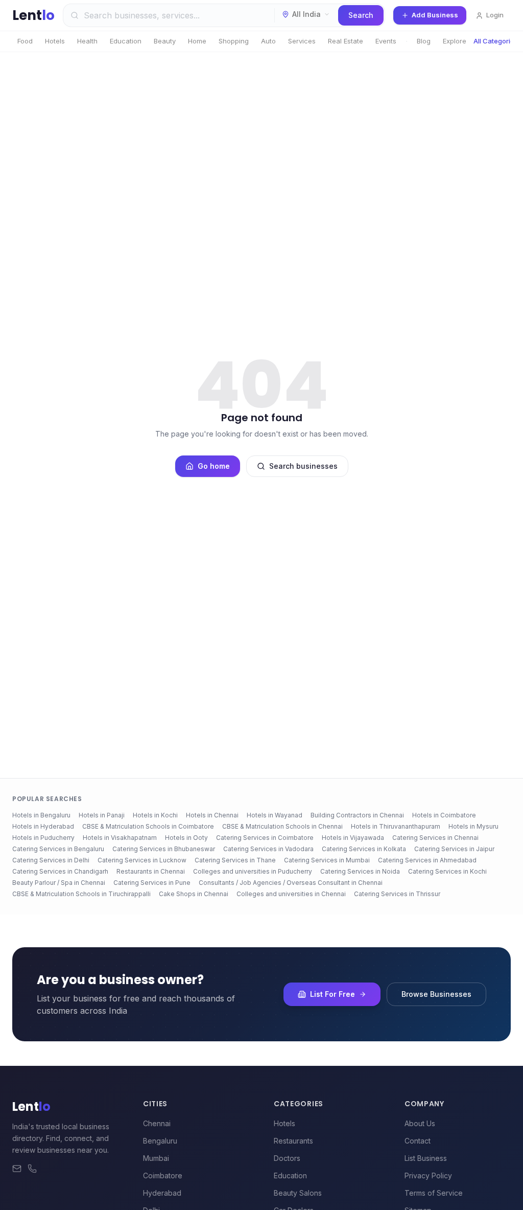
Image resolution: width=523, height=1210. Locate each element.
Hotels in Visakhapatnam (120, 837)
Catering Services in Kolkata (364, 849)
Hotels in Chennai (212, 815)
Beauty (165, 41)
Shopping (234, 41)
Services (302, 41)
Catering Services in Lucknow (142, 860)
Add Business (435, 15)
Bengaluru (160, 1140)
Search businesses (303, 466)
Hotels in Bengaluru (41, 815)
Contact (418, 1140)
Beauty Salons (298, 1193)
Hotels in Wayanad (274, 815)
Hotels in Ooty (186, 837)
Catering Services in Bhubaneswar (163, 849)
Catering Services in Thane (235, 860)
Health (87, 41)
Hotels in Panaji (102, 815)
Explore (454, 41)
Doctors (287, 1158)
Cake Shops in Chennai (193, 894)
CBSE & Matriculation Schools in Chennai (282, 826)
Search (360, 15)
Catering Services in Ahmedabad (427, 860)
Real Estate (345, 41)
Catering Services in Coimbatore (265, 837)
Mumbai (156, 1158)
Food (25, 41)
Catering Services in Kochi (447, 871)
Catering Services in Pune (152, 882)
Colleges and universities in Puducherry (252, 871)
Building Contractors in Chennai (357, 815)
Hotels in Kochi (155, 815)
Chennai (157, 1123)
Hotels (55, 41)
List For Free (332, 994)
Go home (214, 466)
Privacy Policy (428, 1175)
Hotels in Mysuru (473, 826)
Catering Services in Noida (360, 871)
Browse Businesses (436, 994)
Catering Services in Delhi (50, 860)
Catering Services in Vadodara (268, 849)
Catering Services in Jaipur (454, 849)
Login (495, 15)
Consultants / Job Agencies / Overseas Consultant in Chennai (291, 882)
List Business (426, 1158)
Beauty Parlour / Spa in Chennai (58, 882)
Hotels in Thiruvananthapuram (395, 826)
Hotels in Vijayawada (353, 837)
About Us (420, 1123)
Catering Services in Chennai (435, 837)
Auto (268, 41)
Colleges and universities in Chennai (291, 894)
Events (385, 41)
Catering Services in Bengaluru (58, 849)
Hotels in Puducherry (43, 837)
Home (197, 41)
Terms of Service (434, 1193)
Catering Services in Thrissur (397, 894)
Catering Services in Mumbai (327, 860)
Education (125, 41)
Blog (424, 41)
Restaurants (293, 1140)
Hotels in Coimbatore (444, 815)
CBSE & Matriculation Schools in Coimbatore (148, 826)
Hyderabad (162, 1193)
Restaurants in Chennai (150, 871)
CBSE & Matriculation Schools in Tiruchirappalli (81, 894)
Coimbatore (162, 1175)
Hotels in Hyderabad (43, 826)
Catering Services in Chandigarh (60, 871)
